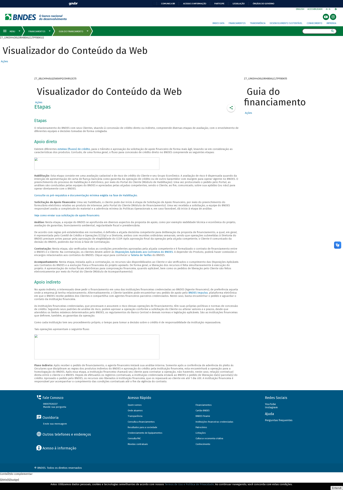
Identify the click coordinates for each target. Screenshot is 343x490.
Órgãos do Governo (263, 4)
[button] (4, 61)
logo (36, 17)
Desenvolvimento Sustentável (286, 23)
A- (330, 9)
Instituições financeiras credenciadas (214, 421)
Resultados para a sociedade (142, 427)
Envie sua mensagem (55, 423)
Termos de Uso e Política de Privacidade (189, 484)
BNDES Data (218, 23)
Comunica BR (168, 4)
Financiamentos (237, 23)
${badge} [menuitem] (9, 479)
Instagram (271, 407)
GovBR (73, 3)
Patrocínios (201, 427)
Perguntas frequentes (278, 420)
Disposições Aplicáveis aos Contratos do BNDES (144, 251)
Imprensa (331, 23)
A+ (327, 9)
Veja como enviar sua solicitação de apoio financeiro (66, 215)
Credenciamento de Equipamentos (145, 433)
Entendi (337, 488)
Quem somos (135, 405)
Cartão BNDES (203, 410)
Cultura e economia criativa (209, 438)
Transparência (257, 23)
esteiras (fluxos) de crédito (74, 149)
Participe (219, 4)
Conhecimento (314, 23)
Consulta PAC (134, 438)
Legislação (239, 4)
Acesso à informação (194, 4)
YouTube (270, 404)
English (300, 9)
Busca (299, 31)
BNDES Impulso (198, 292)
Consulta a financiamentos (141, 421)
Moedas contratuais (138, 444)
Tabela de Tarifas (141, 255)
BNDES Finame (203, 416)
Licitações (201, 433)
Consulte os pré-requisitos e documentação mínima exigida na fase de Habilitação (85, 195)
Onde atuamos (135, 410)
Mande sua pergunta (54, 406)
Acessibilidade (315, 9)
